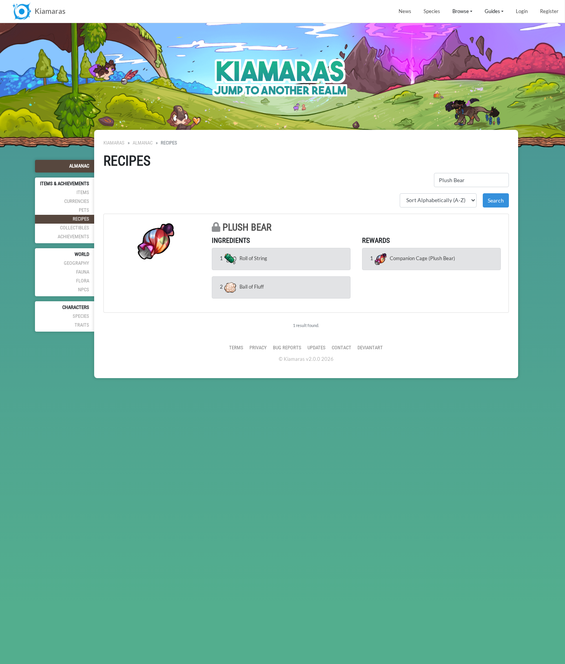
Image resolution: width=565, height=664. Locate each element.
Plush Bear (247, 227)
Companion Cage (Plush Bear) (422, 258)
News (405, 11)
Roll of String (253, 258)
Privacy (258, 347)
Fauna (82, 272)
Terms (236, 347)
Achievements (73, 236)
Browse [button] (460, 11)
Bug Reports (287, 347)
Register (549, 11)
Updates (316, 347)
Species (432, 11)
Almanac (79, 166)
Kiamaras (114, 143)
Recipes (81, 219)
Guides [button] (492, 11)
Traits (82, 325)
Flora (82, 281)
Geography (76, 263)
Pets (84, 210)
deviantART (370, 347)
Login (522, 11)
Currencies (76, 201)
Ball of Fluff (251, 287)
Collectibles (74, 228)
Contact (341, 347)
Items (82, 192)
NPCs (83, 289)
